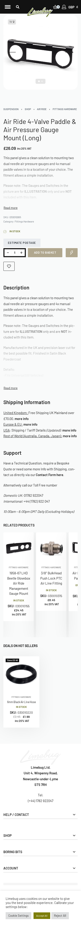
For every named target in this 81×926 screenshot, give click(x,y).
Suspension (11, 109)
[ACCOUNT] (64, 7)
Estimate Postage (22, 242)
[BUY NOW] (72, 252)
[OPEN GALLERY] (40, 52)
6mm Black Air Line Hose (21, 702)
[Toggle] (10, 207)
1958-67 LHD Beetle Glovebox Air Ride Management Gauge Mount (18, 583)
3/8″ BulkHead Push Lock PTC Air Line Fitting (51, 578)
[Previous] (11, 52)
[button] (17, 7)
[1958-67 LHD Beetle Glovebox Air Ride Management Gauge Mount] (18, 547)
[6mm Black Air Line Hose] (21, 674)
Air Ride (42, 109)
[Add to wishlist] (9, 266)
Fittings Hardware (65, 109)
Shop (28, 109)
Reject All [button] (60, 915)
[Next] (69, 52)
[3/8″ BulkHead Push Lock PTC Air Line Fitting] (51, 547)
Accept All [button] (41, 915)
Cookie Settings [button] (18, 915)
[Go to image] (39, 81)
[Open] (7, 7)
